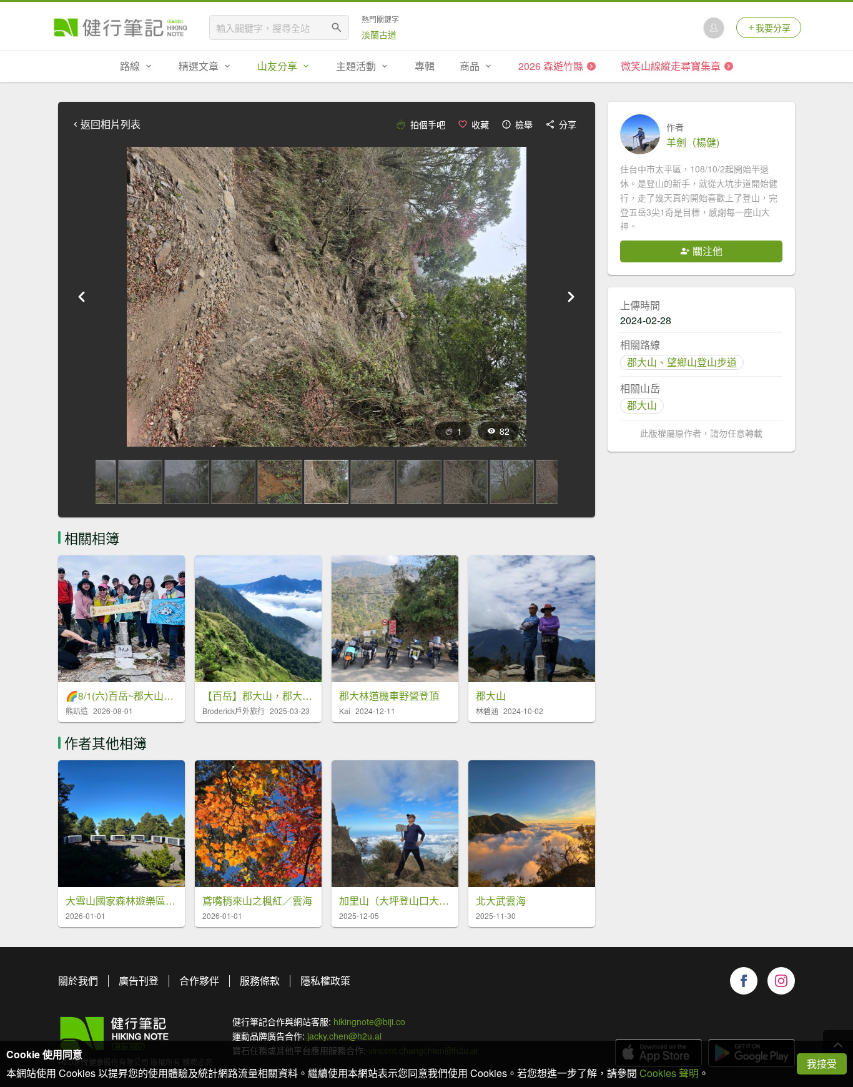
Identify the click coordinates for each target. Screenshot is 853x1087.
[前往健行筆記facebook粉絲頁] (743, 981)
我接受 (822, 1063)
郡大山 (642, 405)
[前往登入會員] (714, 27)
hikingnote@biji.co (369, 1021)
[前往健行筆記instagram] (781, 981)
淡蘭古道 (379, 34)
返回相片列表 (111, 124)
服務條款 (260, 980)
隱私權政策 (325, 980)
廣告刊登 (139, 980)
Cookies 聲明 (669, 1073)
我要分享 (773, 27)
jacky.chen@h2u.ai (344, 1036)
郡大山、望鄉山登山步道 (682, 362)
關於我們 (78, 980)
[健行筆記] (120, 27)
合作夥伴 (199, 980)
